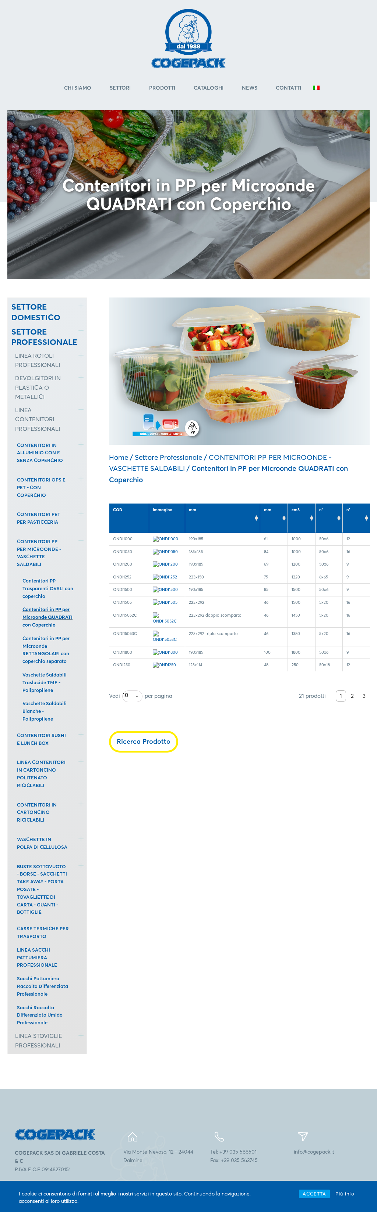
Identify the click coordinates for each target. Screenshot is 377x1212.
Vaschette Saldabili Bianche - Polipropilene (44, 711)
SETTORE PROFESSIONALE (39, 337)
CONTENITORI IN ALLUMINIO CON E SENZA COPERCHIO (40, 452)
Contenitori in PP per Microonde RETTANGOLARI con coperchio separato (46, 649)
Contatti (288, 87)
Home (118, 457)
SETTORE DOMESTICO (35, 312)
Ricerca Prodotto (143, 741)
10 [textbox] (125, 695)
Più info (345, 1194)
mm (192, 509)
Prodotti (162, 87)
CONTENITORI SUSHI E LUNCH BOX (41, 739)
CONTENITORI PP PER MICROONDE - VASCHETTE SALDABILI (39, 552)
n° (321, 509)
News (249, 87)
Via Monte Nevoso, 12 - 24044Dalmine (158, 1155)
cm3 (296, 509)
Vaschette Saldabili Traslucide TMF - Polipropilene (44, 682)
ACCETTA (314, 1194)
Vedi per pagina (140, 695)
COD (117, 509)
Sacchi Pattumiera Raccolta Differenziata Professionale (42, 986)
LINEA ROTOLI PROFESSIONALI (37, 360)
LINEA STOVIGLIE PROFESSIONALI (38, 1040)
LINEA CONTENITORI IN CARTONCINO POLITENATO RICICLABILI (41, 773)
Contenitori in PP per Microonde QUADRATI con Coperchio (47, 617)
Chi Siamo (77, 87)
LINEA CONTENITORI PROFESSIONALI (37, 419)
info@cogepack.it (314, 1151)
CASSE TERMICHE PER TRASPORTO (43, 932)
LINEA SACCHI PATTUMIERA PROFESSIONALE (37, 957)
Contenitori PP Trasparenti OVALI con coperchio (47, 588)
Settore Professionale (168, 457)
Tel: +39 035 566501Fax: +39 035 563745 (234, 1155)
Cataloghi (208, 87)
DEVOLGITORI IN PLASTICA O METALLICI (38, 387)
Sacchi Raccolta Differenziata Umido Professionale (40, 1015)
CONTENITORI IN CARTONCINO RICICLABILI (37, 812)
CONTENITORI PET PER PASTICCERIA (38, 518)
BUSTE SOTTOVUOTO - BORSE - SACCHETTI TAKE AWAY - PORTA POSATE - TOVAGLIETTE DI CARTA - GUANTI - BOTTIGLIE (42, 889)
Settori (120, 87)
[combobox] (132, 696)
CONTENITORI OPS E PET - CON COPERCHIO (41, 487)
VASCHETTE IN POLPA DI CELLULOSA (42, 843)
